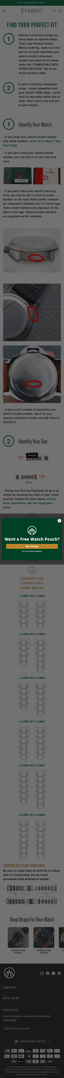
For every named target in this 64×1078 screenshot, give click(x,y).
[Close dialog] (59, 520)
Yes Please (32, 546)
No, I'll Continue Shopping (32, 551)
